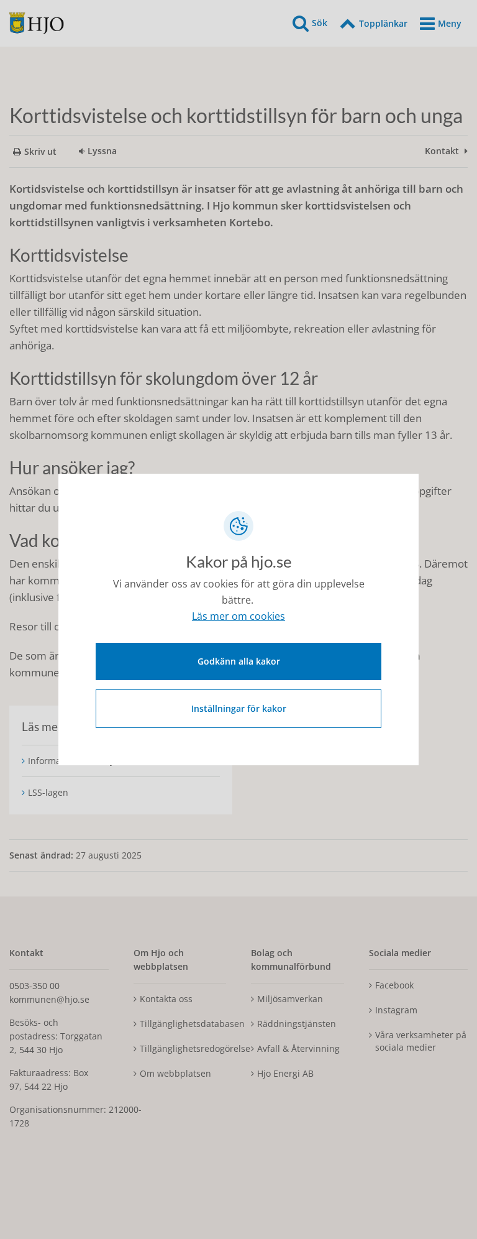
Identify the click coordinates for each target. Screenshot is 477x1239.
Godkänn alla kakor (239, 661)
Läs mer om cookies (238, 616)
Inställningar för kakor (238, 708)
